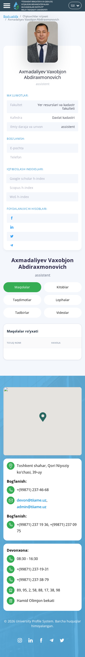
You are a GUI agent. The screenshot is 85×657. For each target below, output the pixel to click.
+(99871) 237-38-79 (33, 579)
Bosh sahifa (10, 16)
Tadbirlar (22, 312)
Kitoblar (63, 287)
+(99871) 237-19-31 (33, 569)
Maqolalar (22, 287)
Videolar (62, 312)
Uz (73, 5)
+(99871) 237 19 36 (32, 524)
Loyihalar (63, 300)
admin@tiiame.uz (31, 506)
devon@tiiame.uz (31, 500)
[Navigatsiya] (6, 5)
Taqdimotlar (22, 300)
